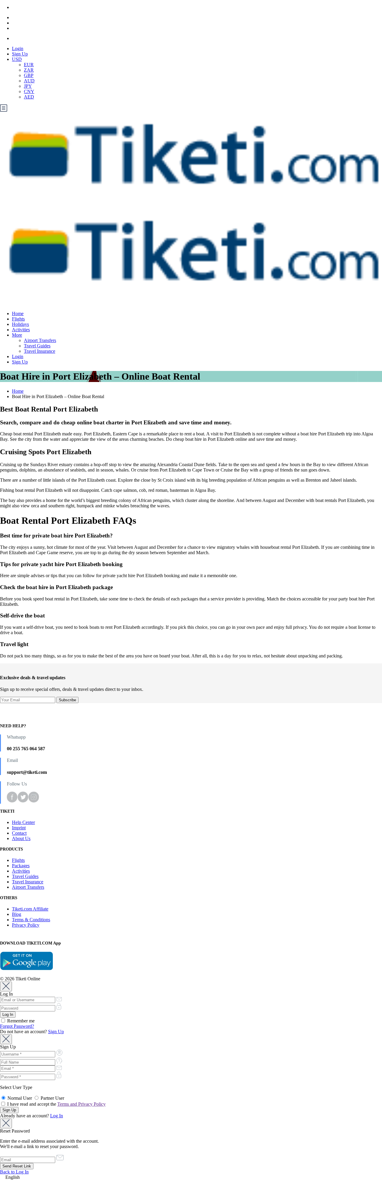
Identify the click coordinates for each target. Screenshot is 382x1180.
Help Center (23, 822)
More (17, 335)
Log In (56, 1115)
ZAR (29, 70)
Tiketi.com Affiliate (30, 908)
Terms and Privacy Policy (81, 1104)
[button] (191, 1177)
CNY (29, 91)
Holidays (20, 324)
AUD (29, 80)
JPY (28, 86)
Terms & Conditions (31, 919)
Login (17, 48)
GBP (28, 75)
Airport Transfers (40, 340)
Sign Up (20, 53)
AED (29, 96)
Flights (18, 318)
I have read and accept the (56, 1104)
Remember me (20, 1020)
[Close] (6, 986)
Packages (21, 865)
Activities (21, 329)
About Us (21, 838)
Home (18, 313)
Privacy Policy (25, 925)
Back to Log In (14, 1171)
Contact (19, 833)
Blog (16, 914)
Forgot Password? (17, 1026)
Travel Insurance (39, 351)
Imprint (19, 827)
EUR (29, 64)
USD (17, 59)
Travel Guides (37, 345)
